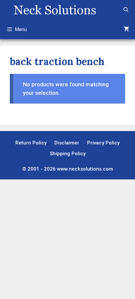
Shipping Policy (68, 154)
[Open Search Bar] (126, 10)
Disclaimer (66, 143)
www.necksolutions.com (85, 169)
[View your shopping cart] (126, 29)
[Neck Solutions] (55, 10)
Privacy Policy (103, 143)
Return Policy (31, 143)
